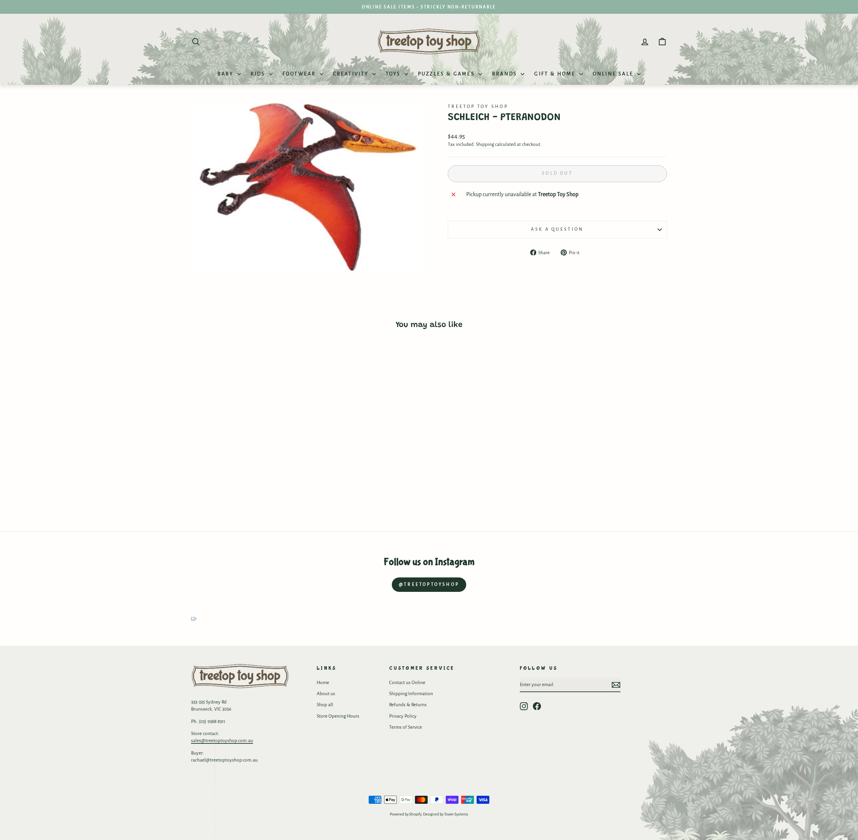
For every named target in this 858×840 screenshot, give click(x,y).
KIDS (259, 73)
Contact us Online (407, 682)
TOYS (394, 73)
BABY (227, 73)
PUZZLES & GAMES (447, 73)
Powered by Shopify (405, 814)
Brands (505, 73)
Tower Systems (456, 814)
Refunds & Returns (408, 704)
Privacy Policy (403, 716)
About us (326, 693)
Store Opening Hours (338, 716)
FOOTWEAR (300, 73)
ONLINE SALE (614, 73)
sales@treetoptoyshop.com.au (222, 740)
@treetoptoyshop (429, 584)
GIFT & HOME (555, 73)
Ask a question (557, 229)
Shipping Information (411, 693)
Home (323, 682)
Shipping (485, 144)
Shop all (325, 704)
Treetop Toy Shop (478, 106)
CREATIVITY (352, 73)
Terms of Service (405, 727)
